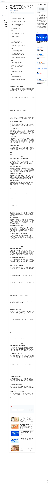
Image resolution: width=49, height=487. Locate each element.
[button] (48, 484)
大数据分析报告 (21, 428)
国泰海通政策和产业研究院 (23, 421)
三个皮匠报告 (21, 450)
